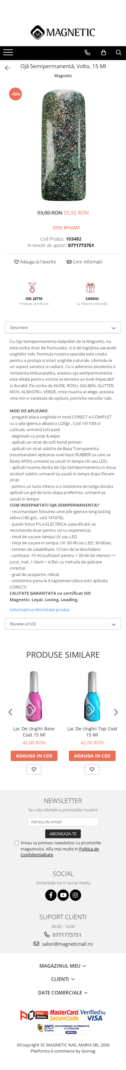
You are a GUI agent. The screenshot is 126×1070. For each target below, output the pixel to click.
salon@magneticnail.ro (67, 944)
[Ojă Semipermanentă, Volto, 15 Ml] (63, 145)
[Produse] (9, 54)
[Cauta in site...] (118, 52)
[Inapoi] (5, 68)
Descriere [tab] (19, 327)
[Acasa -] (63, 32)
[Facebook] (51, 895)
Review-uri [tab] (23, 624)
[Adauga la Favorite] (33, 769)
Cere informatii (86, 262)
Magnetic (63, 75)
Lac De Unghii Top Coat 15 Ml (92, 731)
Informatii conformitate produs (40, 609)
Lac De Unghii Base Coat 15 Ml (34, 731)
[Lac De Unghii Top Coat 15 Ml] (92, 696)
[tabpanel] (63, 145)
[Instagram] (75, 895)
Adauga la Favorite (37, 262)
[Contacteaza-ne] (87, 52)
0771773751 (66, 934)
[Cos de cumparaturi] (103, 52)
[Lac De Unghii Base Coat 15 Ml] (34, 696)
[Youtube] (63, 895)
